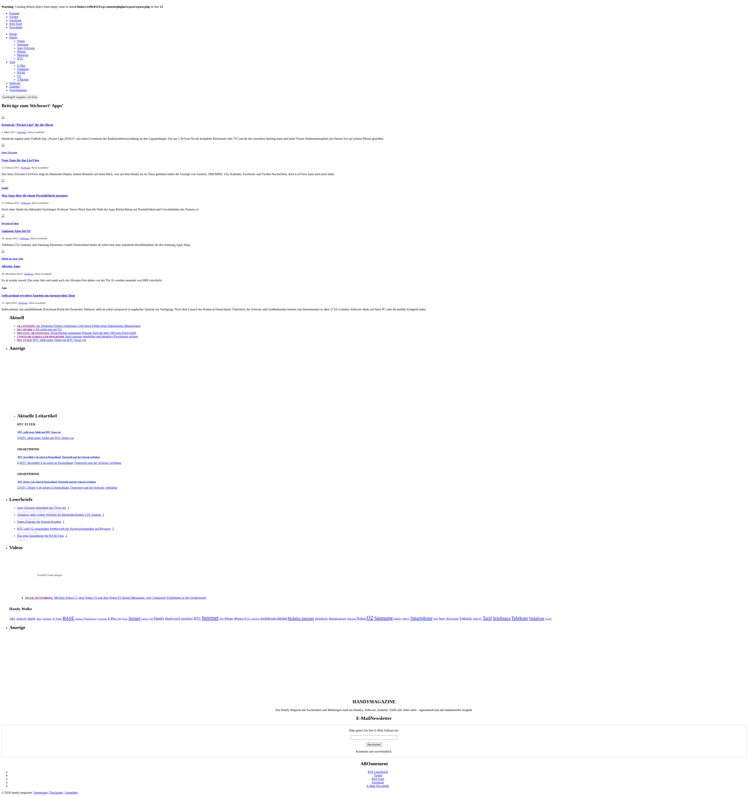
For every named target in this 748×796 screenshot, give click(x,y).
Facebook (15, 20)
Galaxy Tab (147, 618)
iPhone (21, 51)
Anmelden (71, 792)
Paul (19, 518)
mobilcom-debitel (274, 618)
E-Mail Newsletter (378, 786)
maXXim (255, 619)
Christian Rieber (31, 518)
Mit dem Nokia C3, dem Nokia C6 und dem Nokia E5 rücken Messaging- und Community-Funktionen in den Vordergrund (115, 597)
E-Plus (21, 65)
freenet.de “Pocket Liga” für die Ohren (27, 124)
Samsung (22, 44)
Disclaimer (56, 792)
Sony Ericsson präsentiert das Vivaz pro (41, 507)
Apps (39, 618)
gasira (35, 532)
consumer (59, 511)
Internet (210, 618)
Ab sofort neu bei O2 (39, 329)
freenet (134, 618)
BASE (21, 72)
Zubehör (14, 86)
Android (21, 618)
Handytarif (172, 618)
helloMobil (187, 618)
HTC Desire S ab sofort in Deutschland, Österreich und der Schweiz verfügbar (57, 482)
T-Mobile (23, 79)
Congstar (102, 618)
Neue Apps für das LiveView (20, 160)
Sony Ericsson (26, 48)
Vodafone (23, 69)
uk (18, 511)
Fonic (125, 618)
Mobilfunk (321, 618)
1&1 (12, 618)
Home (13, 34)
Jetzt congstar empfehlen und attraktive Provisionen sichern (77, 336)
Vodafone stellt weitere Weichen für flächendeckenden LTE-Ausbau (59, 514)
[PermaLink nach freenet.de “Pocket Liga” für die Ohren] (3, 117)
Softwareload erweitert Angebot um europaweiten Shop (38, 295)
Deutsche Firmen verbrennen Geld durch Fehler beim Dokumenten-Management (78, 326)
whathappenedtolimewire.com (37, 511)
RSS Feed (15, 24)
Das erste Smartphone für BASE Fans (40, 535)
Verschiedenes (18, 90)
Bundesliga (91, 618)
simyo (406, 618)
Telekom (519, 618)
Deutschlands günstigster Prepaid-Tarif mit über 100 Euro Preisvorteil (76, 333)
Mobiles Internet (301, 618)
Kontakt (14, 13)
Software (14, 83)
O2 (19, 76)
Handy (13, 37)
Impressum (41, 792)
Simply (397, 618)
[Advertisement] (50, 382)
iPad (222, 619)
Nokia (21, 41)
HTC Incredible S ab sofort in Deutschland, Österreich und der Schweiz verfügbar (59, 457)
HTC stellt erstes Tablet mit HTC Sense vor (51, 340)
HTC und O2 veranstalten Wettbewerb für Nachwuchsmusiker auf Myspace (64, 528)
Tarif (12, 62)
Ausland (46, 618)
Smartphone (421, 618)
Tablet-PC (477, 619)
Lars (19, 539)
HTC (20, 58)
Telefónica (502, 618)
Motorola (22, 55)
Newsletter (16, 27)
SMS (435, 619)
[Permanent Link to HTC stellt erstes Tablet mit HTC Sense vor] (45, 438)
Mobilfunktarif (337, 618)
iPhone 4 (240, 618)
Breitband (79, 619)
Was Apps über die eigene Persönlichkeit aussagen (35, 195)
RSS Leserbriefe (378, 772)
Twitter (13, 17)
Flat (119, 619)
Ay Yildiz (57, 618)
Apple (31, 618)
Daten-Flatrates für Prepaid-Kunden (39, 521)
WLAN (548, 619)
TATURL (26, 532)
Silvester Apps (11, 266)
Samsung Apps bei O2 (16, 231)
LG (249, 618)
